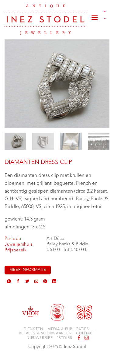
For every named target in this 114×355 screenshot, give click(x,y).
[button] (94, 15)
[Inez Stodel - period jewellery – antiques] (45, 20)
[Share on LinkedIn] (54, 282)
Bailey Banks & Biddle (67, 244)
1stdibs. (65, 338)
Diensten (33, 329)
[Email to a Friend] (36, 282)
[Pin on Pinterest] (45, 282)
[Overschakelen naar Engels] (105, 18)
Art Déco (55, 239)
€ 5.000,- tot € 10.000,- (67, 250)
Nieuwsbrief (39, 338)
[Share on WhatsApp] (9, 282)
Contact (85, 333)
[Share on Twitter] (27, 282)
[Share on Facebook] (18, 282)
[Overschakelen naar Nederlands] (105, 11)
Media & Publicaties (68, 329)
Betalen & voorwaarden (45, 333)
